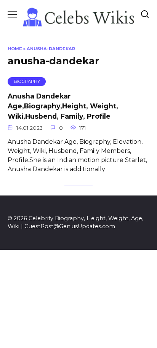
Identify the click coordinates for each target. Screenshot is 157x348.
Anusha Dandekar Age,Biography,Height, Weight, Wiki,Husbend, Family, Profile (63, 106)
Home (15, 48)
